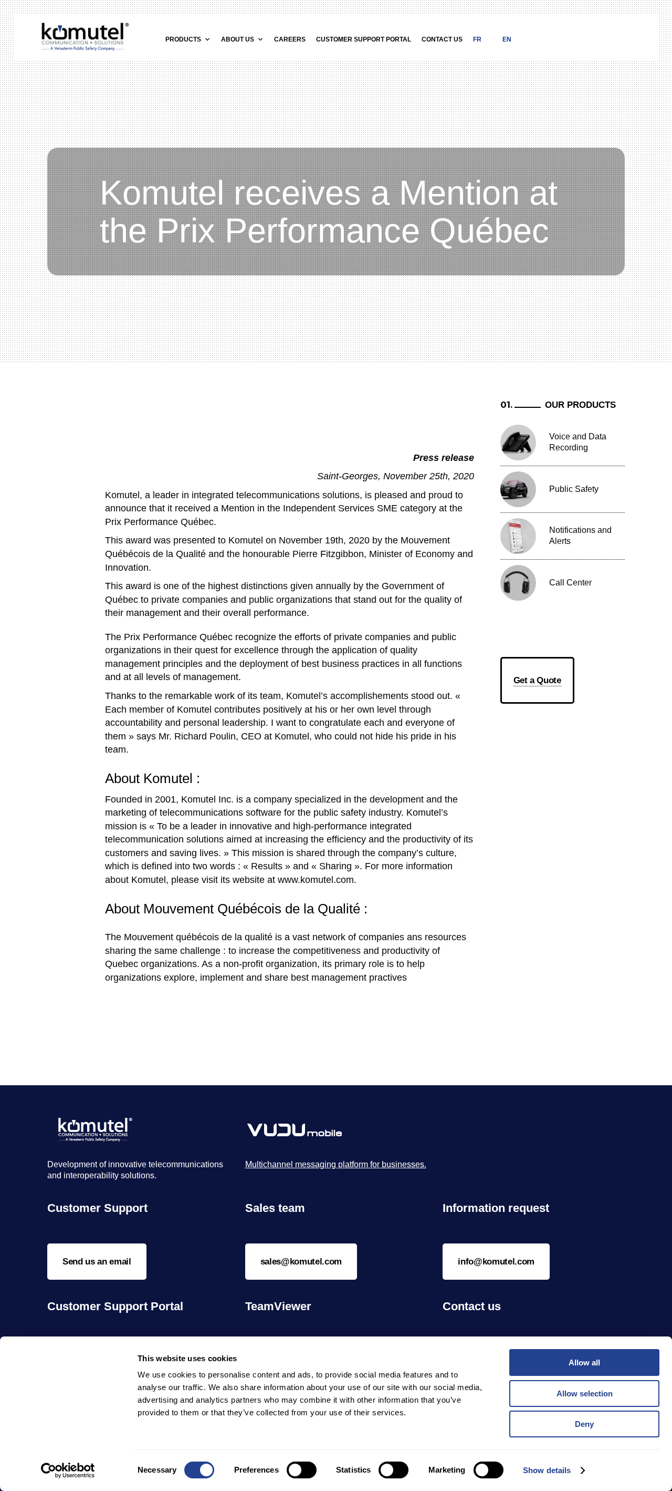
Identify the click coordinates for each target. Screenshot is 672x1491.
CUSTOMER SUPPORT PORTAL (363, 39)
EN (506, 39)
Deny (584, 1424)
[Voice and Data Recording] (518, 442)
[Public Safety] (518, 489)
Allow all (584, 1362)
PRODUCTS (183, 39)
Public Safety (573, 489)
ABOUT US (237, 39)
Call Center (570, 582)
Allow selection (584, 1393)
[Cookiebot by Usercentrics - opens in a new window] (68, 1470)
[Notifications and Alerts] (518, 536)
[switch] (302, 1470)
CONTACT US (442, 39)
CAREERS (290, 39)
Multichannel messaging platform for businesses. (335, 1164)
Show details (547, 1470)
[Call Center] (518, 583)
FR (477, 39)
